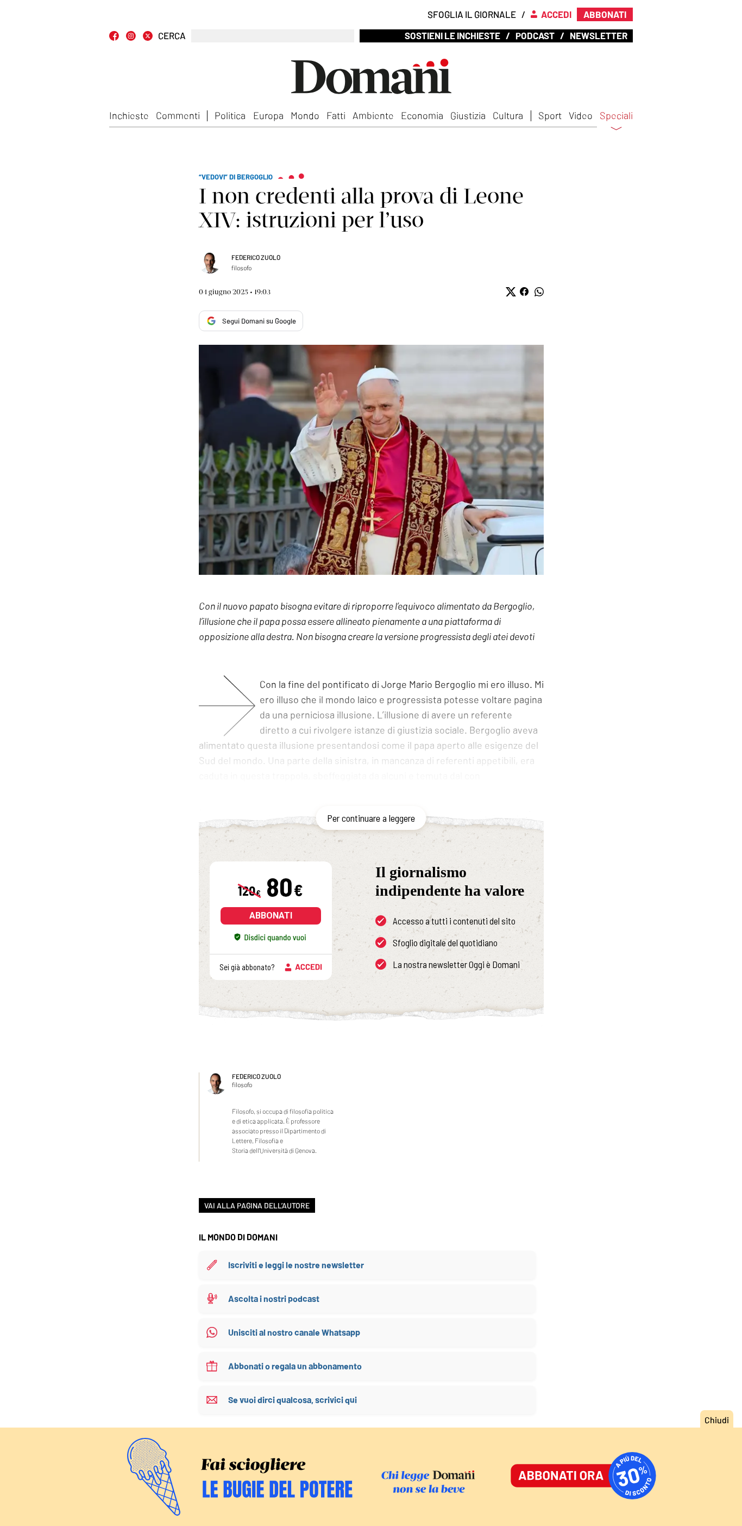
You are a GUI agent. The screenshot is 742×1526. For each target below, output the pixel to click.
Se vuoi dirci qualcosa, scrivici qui (292, 1399)
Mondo (305, 115)
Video (581, 115)
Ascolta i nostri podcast (273, 1298)
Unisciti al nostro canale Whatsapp (294, 1332)
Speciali (616, 115)
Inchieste (129, 115)
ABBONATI (270, 915)
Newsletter (598, 35)
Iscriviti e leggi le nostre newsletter (296, 1265)
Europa (268, 115)
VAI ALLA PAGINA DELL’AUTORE (257, 1205)
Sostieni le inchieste (452, 35)
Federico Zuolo (255, 257)
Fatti (335, 115)
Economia (422, 115)
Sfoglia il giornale (471, 14)
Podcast (535, 35)
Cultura (508, 115)
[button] (509, 291)
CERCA (172, 35)
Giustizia (468, 115)
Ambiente (373, 115)
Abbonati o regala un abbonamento (295, 1366)
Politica (230, 115)
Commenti (178, 115)
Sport (550, 115)
